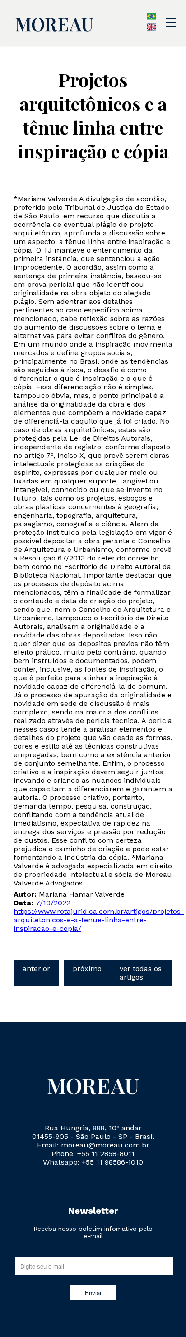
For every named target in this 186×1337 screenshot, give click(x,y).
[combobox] (69, 17)
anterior (36, 968)
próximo (87, 968)
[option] (151, 29)
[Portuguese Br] (151, 18)
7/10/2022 (53, 903)
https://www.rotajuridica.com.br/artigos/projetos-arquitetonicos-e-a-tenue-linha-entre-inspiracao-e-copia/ (99, 920)
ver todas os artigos (141, 972)
